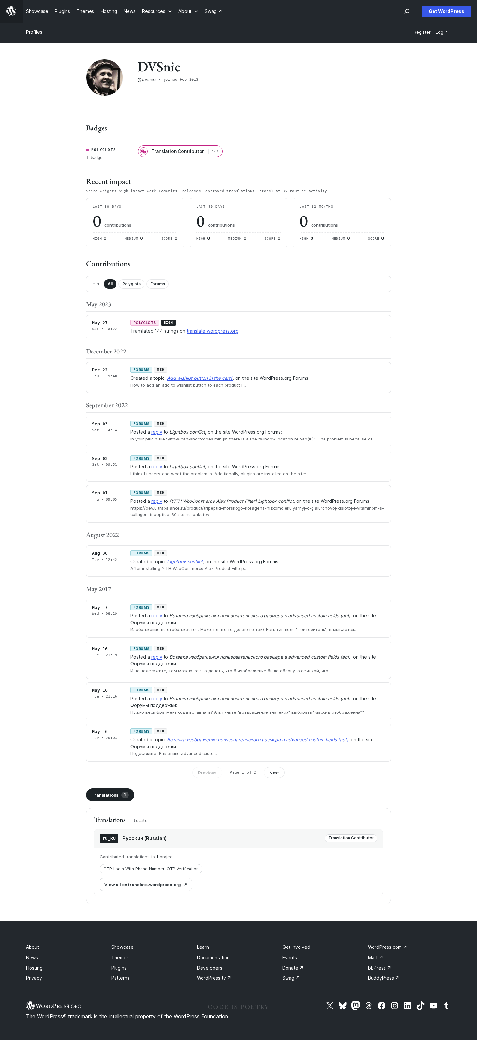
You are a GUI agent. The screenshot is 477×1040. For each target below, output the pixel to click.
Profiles (34, 32)
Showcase (122, 947)
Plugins (119, 968)
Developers (209, 968)
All (110, 283)
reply (156, 432)
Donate (293, 968)
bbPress (379, 968)
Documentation (213, 957)
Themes (120, 957)
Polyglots (131, 283)
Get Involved (296, 947)
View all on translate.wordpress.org (142, 884)
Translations (109, 795)
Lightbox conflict (185, 561)
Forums (157, 283)
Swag (291, 978)
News (32, 957)
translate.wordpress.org (212, 331)
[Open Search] (407, 11)
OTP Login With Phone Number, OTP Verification (151, 868)
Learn (203, 947)
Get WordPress (446, 11)
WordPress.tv (214, 978)
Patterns (120, 978)
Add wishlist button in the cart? (200, 378)
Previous (207, 772)
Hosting (34, 968)
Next (274, 772)
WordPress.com (387, 947)
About (32, 947)
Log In (442, 32)
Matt (375, 957)
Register (422, 32)
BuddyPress (383, 978)
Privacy (34, 978)
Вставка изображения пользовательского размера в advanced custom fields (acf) (257, 739)
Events (289, 957)
